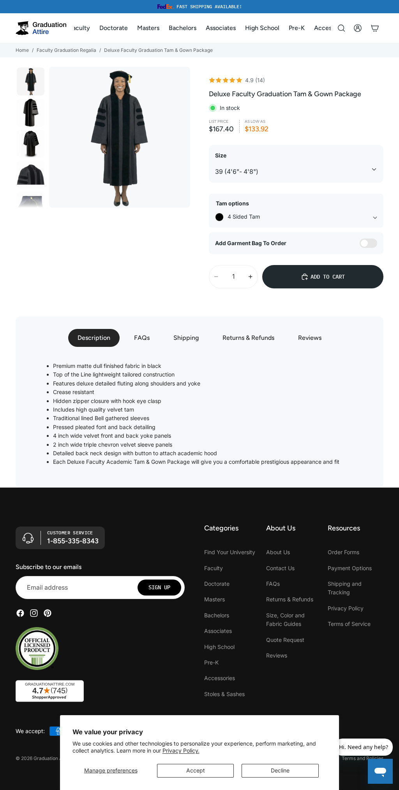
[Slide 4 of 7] (31, 175)
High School (219, 646)
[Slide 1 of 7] (31, 81)
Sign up (159, 587)
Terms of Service (349, 623)
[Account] (357, 28)
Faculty (213, 567)
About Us (278, 552)
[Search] (341, 28)
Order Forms (343, 552)
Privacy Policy (346, 608)
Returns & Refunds (248, 337)
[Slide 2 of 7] (31, 113)
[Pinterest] (47, 613)
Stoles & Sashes (224, 693)
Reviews (309, 337)
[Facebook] (20, 613)
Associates (218, 630)
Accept (195, 770)
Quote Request (285, 639)
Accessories (219, 678)
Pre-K (211, 662)
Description (94, 337)
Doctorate (217, 583)
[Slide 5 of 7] (31, 206)
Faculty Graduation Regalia (66, 50)
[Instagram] (34, 613)
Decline (280, 770)
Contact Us (280, 567)
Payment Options (350, 567)
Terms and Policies (362, 758)
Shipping (186, 337)
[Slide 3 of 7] (31, 144)
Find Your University (229, 552)
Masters (214, 599)
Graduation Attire (52, 758)
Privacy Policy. (181, 750)
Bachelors (216, 615)
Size (220, 155)
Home (22, 50)
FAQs (142, 337)
